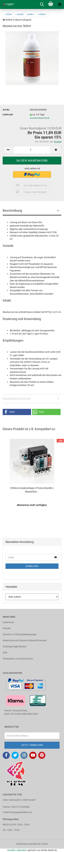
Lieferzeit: (8, 114)
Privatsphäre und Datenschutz (18, 658)
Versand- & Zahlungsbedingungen (20, 634)
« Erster (8, 14)
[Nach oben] (54, 847)
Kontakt (6, 628)
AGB (5, 652)
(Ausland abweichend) (39, 118)
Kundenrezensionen (17, 398)
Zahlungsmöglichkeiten (14, 646)
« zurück (19, 14)
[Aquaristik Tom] (7, 4)
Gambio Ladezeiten (17, 850)
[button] (17, 412)
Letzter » (42, 14)
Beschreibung (12, 210)
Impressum (8, 622)
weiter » (31, 14)
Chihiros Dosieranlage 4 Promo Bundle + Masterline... (32, 490)
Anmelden (32, 566)
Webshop (21, 844)
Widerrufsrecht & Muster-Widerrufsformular (25, 640)
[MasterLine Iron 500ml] (32, 58)
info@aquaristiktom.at (20, 812)
